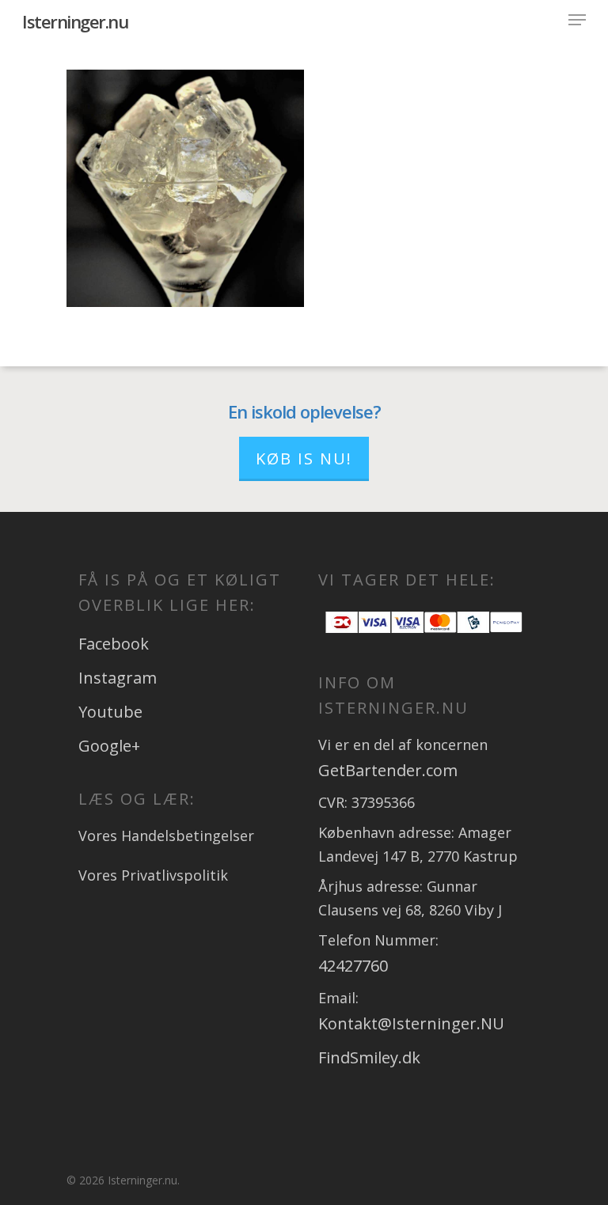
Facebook (113, 643)
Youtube (110, 711)
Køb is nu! (304, 458)
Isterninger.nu (74, 21)
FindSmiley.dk (369, 1057)
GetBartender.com (388, 770)
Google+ (109, 745)
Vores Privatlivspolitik (153, 875)
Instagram (117, 677)
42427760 (353, 965)
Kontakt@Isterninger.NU (411, 1023)
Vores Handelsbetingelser (166, 835)
